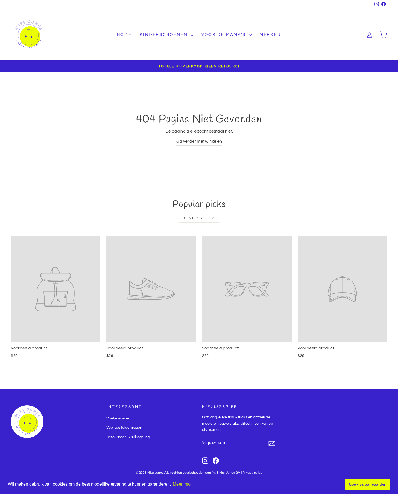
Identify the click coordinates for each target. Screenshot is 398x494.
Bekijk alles (199, 218)
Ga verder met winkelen (199, 141)
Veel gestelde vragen (124, 427)
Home (124, 35)
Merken (270, 35)
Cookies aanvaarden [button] (368, 484)
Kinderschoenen (164, 35)
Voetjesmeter (117, 418)
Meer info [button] (182, 484)
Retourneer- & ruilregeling (128, 437)
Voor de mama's (224, 35)
